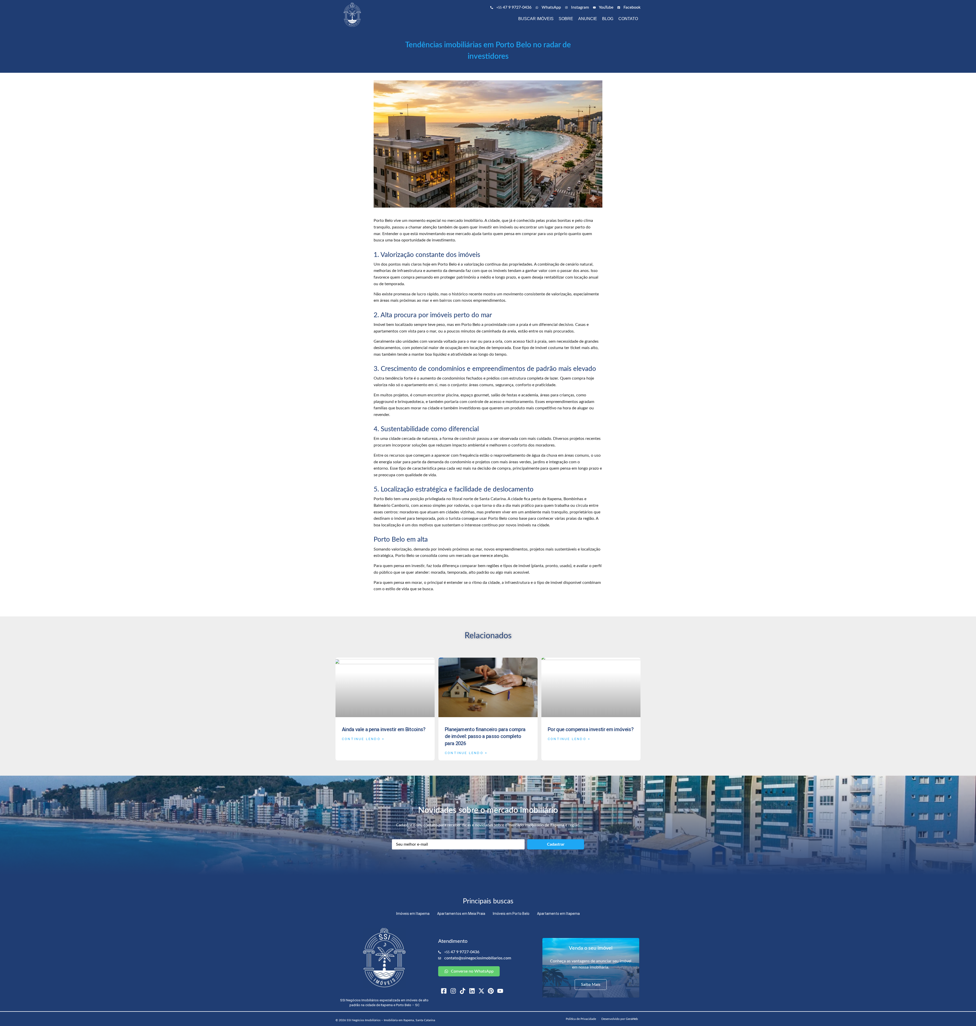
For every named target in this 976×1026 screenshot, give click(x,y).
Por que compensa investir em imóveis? (590, 729)
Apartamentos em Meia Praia (461, 914)
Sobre (566, 19)
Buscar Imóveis (536, 19)
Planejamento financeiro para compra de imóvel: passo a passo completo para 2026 (485, 736)
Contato (628, 19)
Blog (607, 19)
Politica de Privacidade (581, 1018)
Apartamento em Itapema (558, 914)
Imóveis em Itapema (413, 914)
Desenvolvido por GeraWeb (619, 1018)
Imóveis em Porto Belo (511, 914)
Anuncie (587, 19)
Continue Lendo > (363, 739)
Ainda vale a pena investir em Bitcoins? (383, 729)
